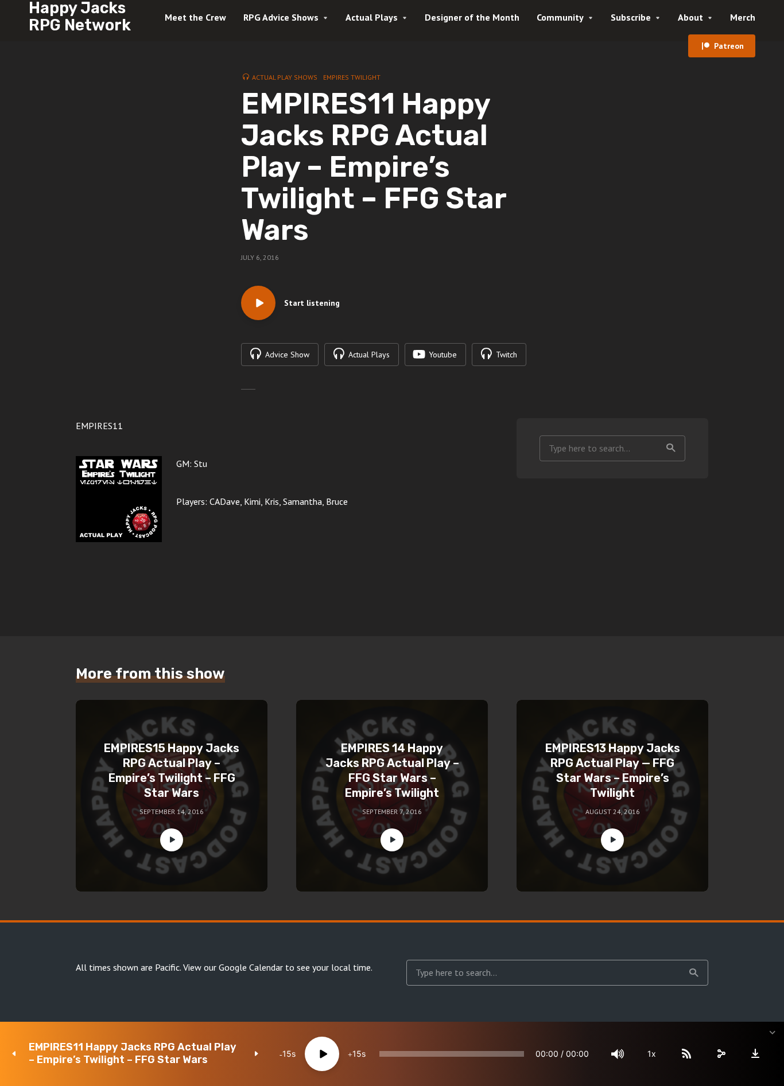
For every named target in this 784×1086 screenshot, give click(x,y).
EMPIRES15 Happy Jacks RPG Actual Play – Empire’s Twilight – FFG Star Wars (171, 770)
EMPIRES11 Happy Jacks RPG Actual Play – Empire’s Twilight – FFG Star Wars (132, 1053)
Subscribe (631, 17)
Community (560, 17)
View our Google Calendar (233, 967)
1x (651, 1053)
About (690, 17)
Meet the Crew (195, 17)
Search (671, 448)
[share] (721, 1054)
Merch (742, 17)
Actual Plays (372, 17)
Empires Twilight (352, 77)
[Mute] (617, 1054)
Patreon (729, 46)
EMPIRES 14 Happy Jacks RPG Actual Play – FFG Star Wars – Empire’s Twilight (392, 770)
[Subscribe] (686, 1054)
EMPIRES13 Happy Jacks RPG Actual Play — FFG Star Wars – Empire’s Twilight (612, 770)
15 (287, 1053)
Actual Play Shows (284, 77)
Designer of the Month (472, 17)
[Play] (322, 1054)
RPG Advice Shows (281, 17)
